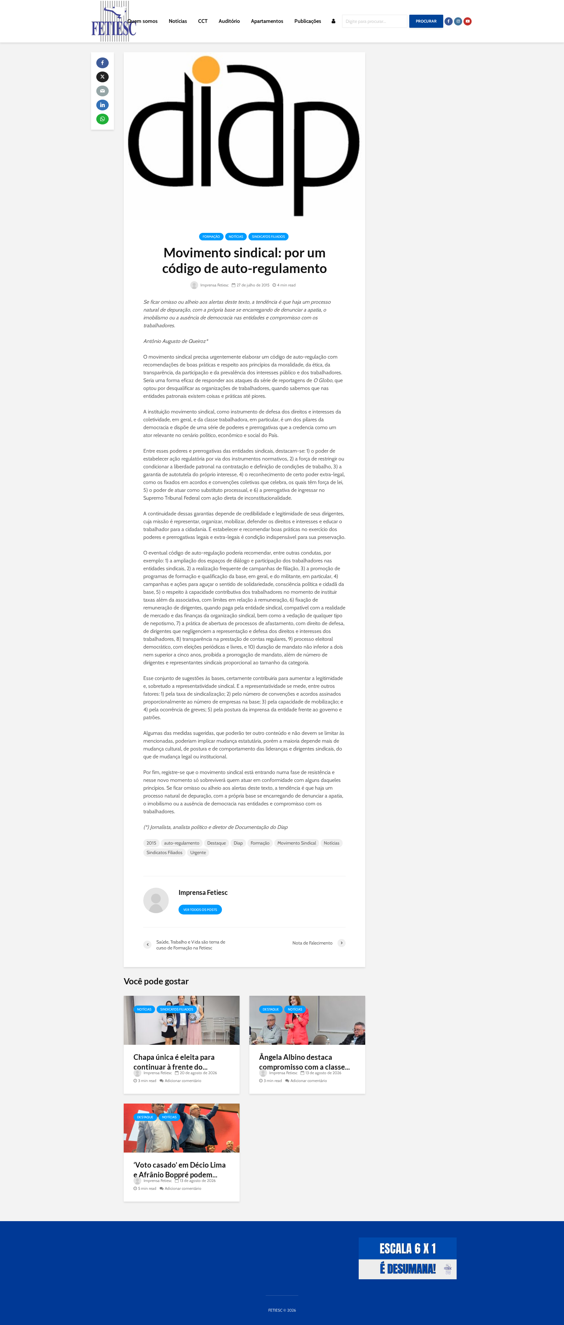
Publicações (307, 21)
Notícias (178, 21)
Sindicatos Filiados (268, 236)
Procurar (426, 21)
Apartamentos (267, 21)
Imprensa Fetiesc (213, 285)
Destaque (216, 843)
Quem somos (142, 21)
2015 (151, 843)
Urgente (198, 852)
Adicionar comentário (183, 1080)
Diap (238, 843)
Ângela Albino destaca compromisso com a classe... (304, 1062)
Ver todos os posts (200, 910)
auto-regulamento (181, 843)
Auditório (229, 21)
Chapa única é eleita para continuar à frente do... (174, 1062)
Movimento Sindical (296, 843)
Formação (211, 236)
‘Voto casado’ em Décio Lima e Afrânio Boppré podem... (179, 1169)
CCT (203, 21)
